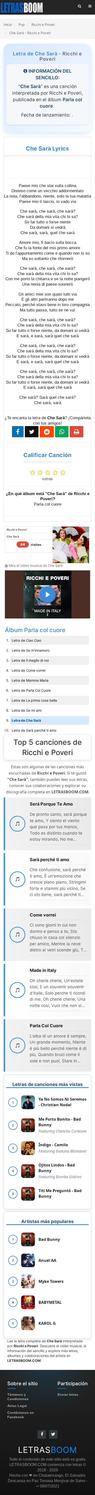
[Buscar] (79, 6)
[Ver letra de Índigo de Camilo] (28, 1148)
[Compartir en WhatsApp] (61, 431)
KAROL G (47, 1323)
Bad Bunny (49, 1239)
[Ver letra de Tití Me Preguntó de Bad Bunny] (28, 1194)
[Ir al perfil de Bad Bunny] (28, 1239)
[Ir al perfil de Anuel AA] (28, 1260)
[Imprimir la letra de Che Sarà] (76, 431)
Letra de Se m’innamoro (30, 650)
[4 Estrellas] (56, 472)
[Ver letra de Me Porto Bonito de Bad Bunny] (28, 1125)
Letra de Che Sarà (26, 720)
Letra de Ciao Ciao (26, 640)
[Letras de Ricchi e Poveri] (71, 544)
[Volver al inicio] (22, 7)
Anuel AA (47, 1260)
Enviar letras (67, 1394)
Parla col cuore (44, 630)
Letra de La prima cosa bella (34, 700)
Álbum (14, 630)
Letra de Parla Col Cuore (31, 690)
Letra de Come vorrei (28, 670)
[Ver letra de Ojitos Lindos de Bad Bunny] (28, 1171)
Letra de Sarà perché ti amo (34, 730)
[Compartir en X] (31, 431)
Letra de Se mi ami (26, 710)
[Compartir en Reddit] (47, 431)
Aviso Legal (17, 1406)
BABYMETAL (50, 1302)
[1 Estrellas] (34, 472)
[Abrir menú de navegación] (90, 6)
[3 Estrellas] (49, 472)
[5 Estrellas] (62, 472)
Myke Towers (51, 1281)
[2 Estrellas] (41, 472)
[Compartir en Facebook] (18, 431)
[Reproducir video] (47, 594)
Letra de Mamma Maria (30, 680)
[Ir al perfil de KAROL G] (28, 1323)
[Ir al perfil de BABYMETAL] (28, 1302)
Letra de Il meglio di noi (30, 660)
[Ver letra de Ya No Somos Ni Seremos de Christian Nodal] (28, 1102)
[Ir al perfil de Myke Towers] (28, 1281)
